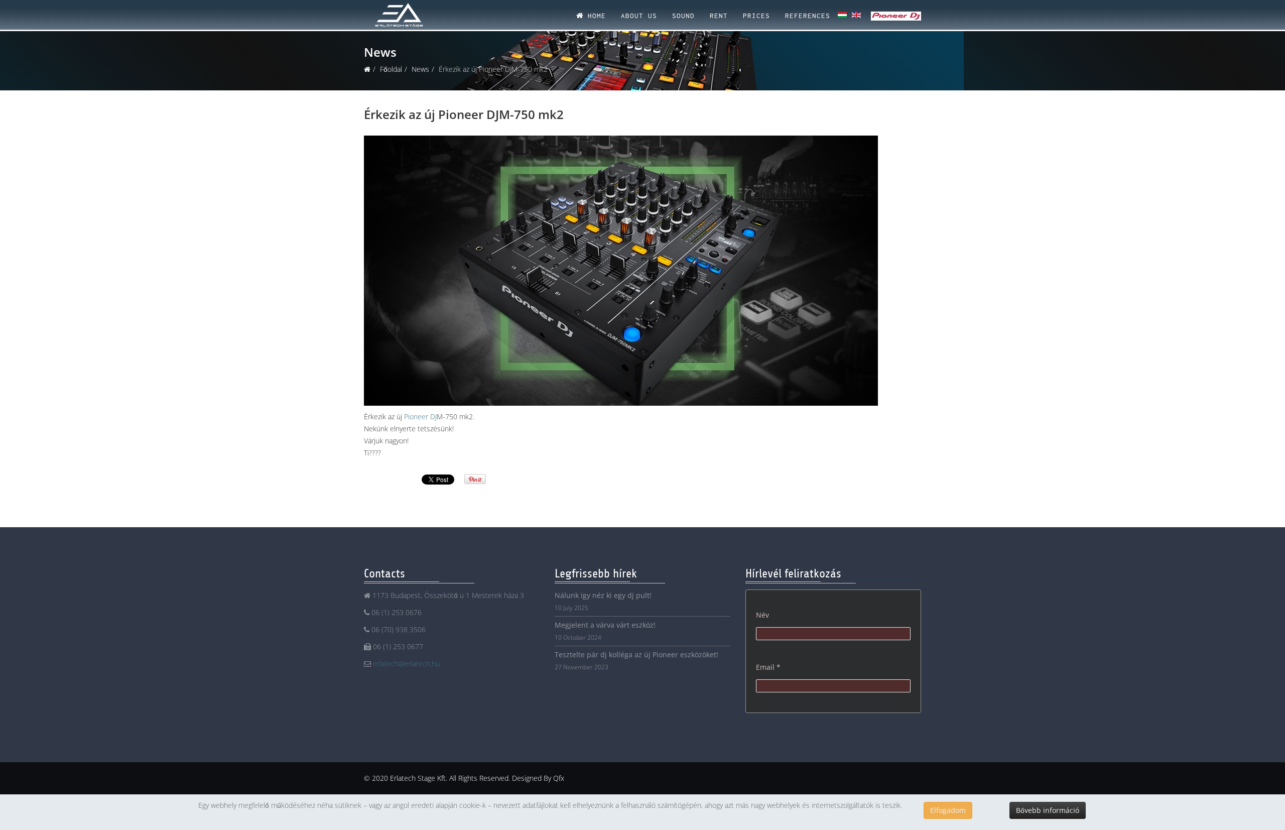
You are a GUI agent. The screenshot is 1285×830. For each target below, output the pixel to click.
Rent (719, 16)
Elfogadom (948, 810)
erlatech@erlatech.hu (406, 663)
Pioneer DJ (420, 416)
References (807, 16)
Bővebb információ (1047, 810)
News (420, 69)
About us (639, 16)
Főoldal (391, 69)
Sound (683, 16)
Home (594, 16)
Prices (756, 16)
